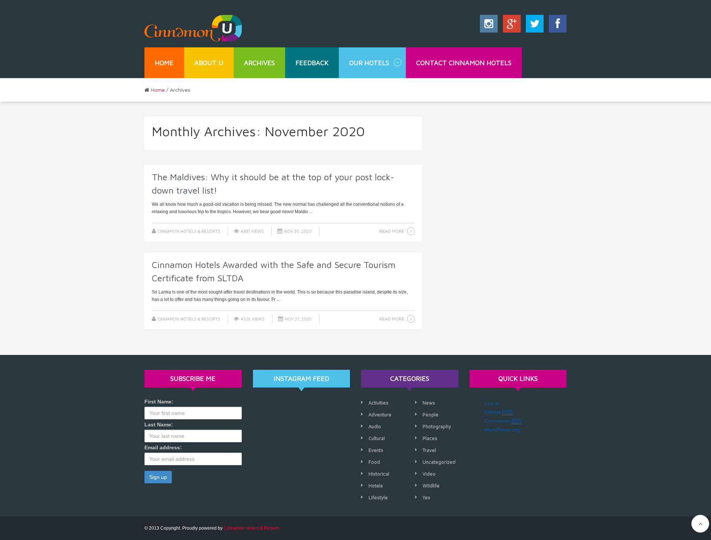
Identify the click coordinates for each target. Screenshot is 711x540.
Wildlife (431, 486)
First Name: (158, 402)
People (430, 414)
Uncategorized (439, 462)
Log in (491, 403)
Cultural (376, 438)
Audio (374, 426)
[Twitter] (533, 25)
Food (374, 462)
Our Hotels (369, 63)
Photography (437, 426)
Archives (259, 63)
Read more (391, 231)
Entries (498, 412)
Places (430, 438)
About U (208, 63)
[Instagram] (489, 25)
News (429, 403)
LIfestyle (378, 497)
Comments (503, 421)
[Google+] (510, 25)
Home (164, 63)
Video (429, 474)
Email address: (163, 447)
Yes (426, 497)
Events (375, 450)
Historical (378, 474)
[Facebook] (556, 25)
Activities (378, 403)
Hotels (375, 486)
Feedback (312, 63)
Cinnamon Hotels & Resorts (189, 231)
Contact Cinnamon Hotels (463, 63)
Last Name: (158, 424)
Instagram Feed (301, 378)
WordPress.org (502, 430)
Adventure (379, 414)
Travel (429, 450)
